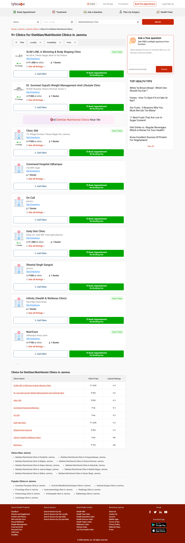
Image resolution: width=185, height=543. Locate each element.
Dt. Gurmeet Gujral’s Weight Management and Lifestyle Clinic (63, 85)
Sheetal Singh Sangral (39, 264)
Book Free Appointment (145, 4)
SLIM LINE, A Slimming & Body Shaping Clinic (53, 51)
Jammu (21, 29)
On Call (30, 197)
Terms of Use (114, 522)
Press (111, 530)
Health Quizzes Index (85, 519)
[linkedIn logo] (160, 513)
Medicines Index (83, 524)
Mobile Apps (114, 519)
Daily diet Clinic (35, 231)
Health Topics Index (84, 522)
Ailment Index (82, 527)
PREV (17, 364)
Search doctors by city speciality (56, 519)
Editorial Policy (114, 527)
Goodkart (14, 512)
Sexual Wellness (17, 522)
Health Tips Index (83, 514)
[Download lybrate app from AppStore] (159, 532)
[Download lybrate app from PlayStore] (159, 527)
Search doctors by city (52, 512)
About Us (112, 512)
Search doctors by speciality (55, 517)
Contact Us (113, 514)
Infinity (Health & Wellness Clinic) (46, 298)
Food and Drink (17, 527)
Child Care (15, 532)
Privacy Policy (114, 524)
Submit (164, 69)
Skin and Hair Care (18, 519)
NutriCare (32, 331)
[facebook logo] (150, 513)
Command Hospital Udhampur (44, 164)
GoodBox (14, 535)
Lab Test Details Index (85, 530)
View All (150, 146)
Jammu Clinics (32, 29)
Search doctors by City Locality (56, 514)
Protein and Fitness (18, 517)
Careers (112, 517)
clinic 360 (32, 130)
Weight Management (19, 524)
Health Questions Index (86, 517)
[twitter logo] (155, 513)
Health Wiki (81, 512)
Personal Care (16, 530)
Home (13, 29)
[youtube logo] (165, 513)
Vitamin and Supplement (20, 514)
